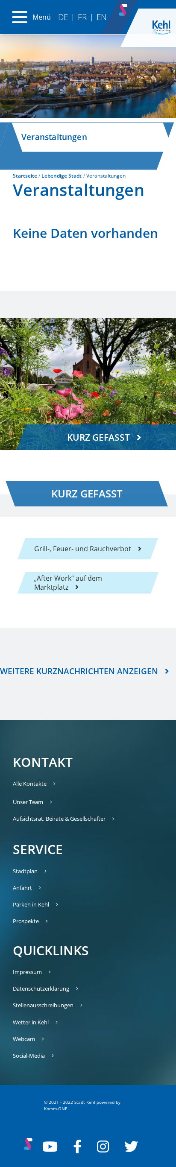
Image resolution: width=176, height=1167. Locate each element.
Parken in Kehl (31, 904)
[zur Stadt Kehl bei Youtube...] (50, 1146)
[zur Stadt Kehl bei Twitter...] (131, 1146)
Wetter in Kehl (31, 1022)
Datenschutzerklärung (41, 988)
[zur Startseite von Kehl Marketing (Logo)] (161, 28)
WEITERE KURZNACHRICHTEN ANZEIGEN (79, 671)
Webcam (24, 1039)
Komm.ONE (55, 1108)
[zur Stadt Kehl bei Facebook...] (77, 1146)
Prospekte (26, 921)
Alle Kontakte (30, 783)
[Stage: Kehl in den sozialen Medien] (124, 7)
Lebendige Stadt (61, 175)
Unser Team (28, 802)
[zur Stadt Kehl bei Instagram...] (103, 1146)
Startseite (25, 175)
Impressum (27, 972)
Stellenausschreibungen (43, 1005)
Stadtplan (25, 871)
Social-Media (29, 1055)
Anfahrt (22, 888)
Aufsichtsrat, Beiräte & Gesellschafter (59, 818)
